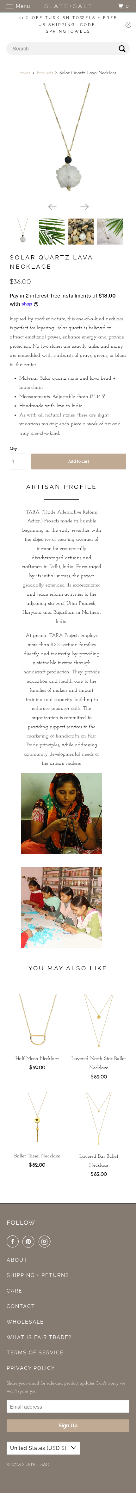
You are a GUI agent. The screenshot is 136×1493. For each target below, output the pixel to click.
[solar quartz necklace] (68, 141)
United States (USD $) (39, 1448)
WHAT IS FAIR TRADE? (39, 1337)
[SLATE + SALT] (68, 6)
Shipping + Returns (38, 1275)
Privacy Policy (31, 1368)
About (17, 1260)
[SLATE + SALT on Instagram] (46, 1242)
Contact (21, 1306)
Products (45, 73)
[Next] (84, 206)
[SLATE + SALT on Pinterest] (29, 1242)
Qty (13, 449)
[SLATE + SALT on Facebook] (14, 1242)
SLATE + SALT (36, 1465)
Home (25, 73)
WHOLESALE (25, 1322)
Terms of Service (35, 1353)
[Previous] (52, 206)
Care (14, 1291)
